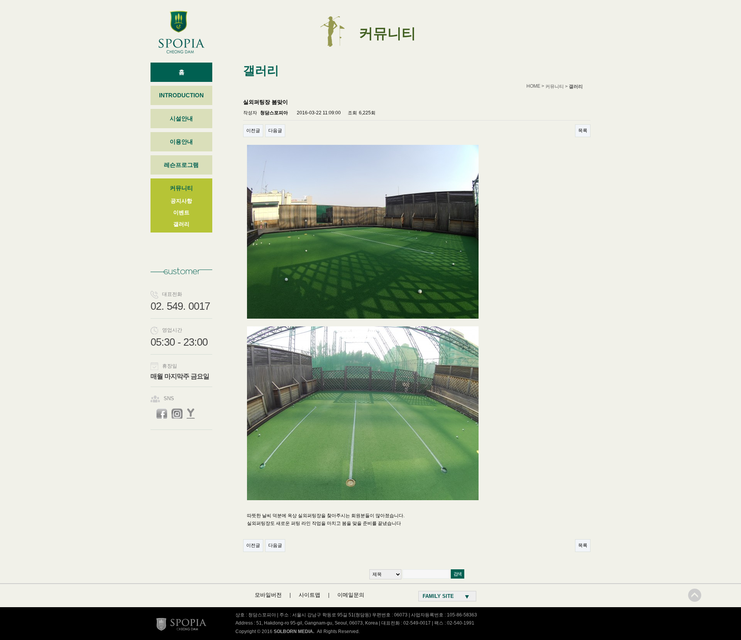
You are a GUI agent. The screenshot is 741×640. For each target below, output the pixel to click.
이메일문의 (350, 595)
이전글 (253, 130)
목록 (582, 130)
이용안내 (181, 141)
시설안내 (181, 118)
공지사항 (181, 201)
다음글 (275, 130)
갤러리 (181, 224)
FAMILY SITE (438, 596)
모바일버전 (268, 595)
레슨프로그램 (181, 164)
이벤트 (181, 212)
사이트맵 (309, 595)
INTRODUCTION (181, 95)
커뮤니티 (181, 188)
